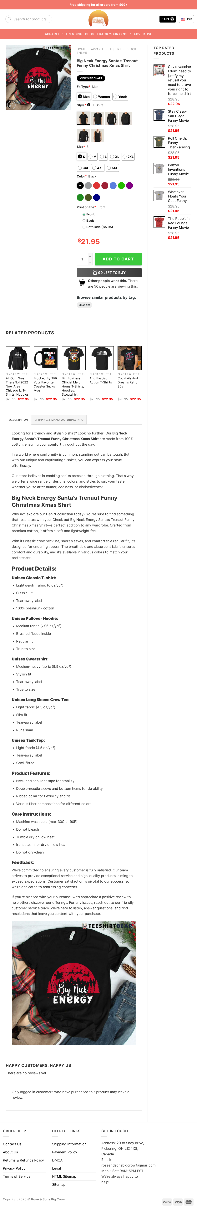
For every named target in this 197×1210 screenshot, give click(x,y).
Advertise (143, 34)
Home (81, 49)
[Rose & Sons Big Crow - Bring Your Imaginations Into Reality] (98, 19)
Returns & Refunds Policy (23, 1160)
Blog (89, 34)
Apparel (52, 34)
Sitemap (58, 1184)
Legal (56, 1168)
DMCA (57, 1160)
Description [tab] (18, 419)
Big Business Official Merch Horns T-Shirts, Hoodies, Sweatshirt (73, 386)
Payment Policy (64, 1152)
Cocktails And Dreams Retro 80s (128, 382)
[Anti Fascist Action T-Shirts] (102, 358)
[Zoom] (11, 105)
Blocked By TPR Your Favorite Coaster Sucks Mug (45, 384)
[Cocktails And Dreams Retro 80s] (129, 358)
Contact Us (12, 1144)
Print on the (86, 207)
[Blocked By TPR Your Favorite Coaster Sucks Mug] (46, 358)
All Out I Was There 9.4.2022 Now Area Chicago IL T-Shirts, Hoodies (17, 386)
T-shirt (115, 49)
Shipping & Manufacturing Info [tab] (59, 419)
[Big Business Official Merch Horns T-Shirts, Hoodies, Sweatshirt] (74, 358)
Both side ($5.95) (99, 227)
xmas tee (84, 305)
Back (90, 221)
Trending (73, 34)
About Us (10, 1152)
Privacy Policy (14, 1168)
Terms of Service (16, 1176)
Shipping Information (69, 1144)
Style (83, 105)
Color (82, 176)
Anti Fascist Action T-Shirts (101, 380)
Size (81, 147)
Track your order (114, 34)
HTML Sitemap (64, 1176)
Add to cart (118, 259)
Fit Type (83, 87)
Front (90, 214)
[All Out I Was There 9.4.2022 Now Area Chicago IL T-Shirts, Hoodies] (18, 358)
